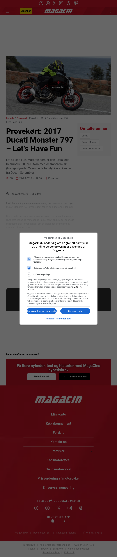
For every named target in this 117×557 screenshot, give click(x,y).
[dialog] (59, 279)
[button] (58, 274)
